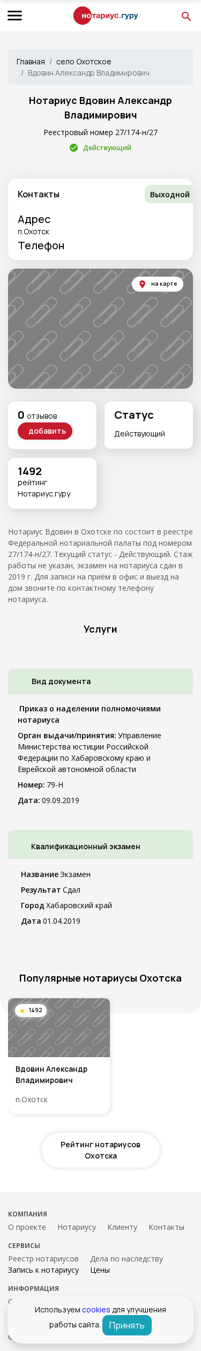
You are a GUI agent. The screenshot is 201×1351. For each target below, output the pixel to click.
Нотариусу (76, 1227)
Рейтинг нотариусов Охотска (100, 1150)
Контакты (166, 1227)
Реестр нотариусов (43, 1258)
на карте (164, 283)
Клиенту (122, 1227)
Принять (127, 1325)
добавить (47, 431)
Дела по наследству (126, 1258)
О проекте (27, 1227)
